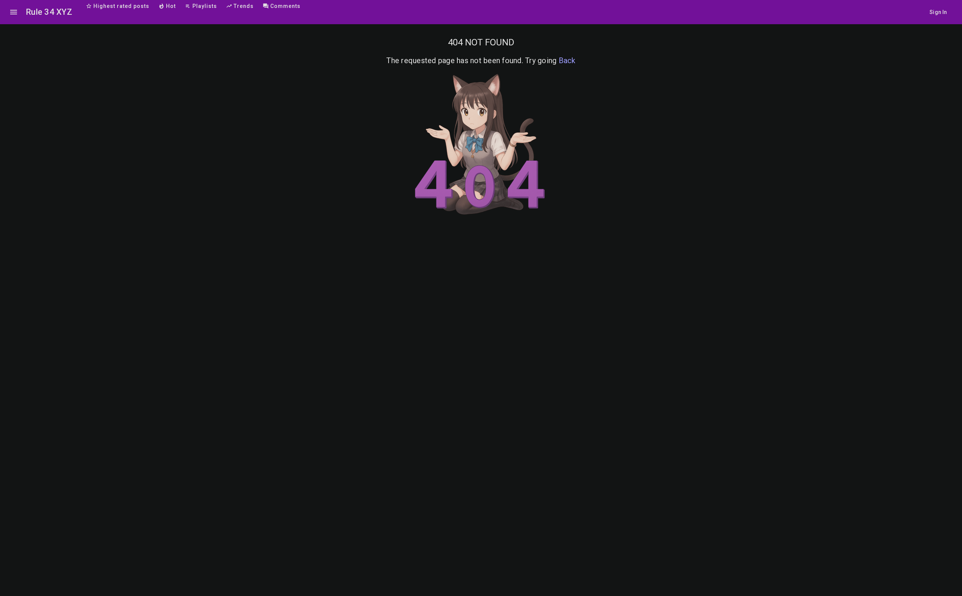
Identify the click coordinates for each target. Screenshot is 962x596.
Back (567, 60)
